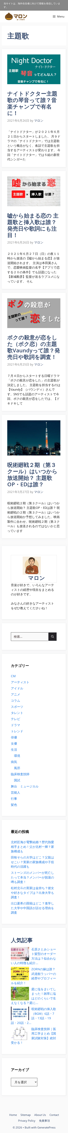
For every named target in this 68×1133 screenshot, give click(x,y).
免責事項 (44, 1120)
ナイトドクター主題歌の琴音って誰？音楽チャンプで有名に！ (32, 103)
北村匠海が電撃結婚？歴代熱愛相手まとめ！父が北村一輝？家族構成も (32, 846)
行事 (14, 798)
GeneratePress (46, 1127)
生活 (14, 749)
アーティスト (20, 682)
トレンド (17, 731)
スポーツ (17, 707)
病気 (14, 762)
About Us (40, 1115)
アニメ (15, 694)
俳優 (14, 737)
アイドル (17, 688)
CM (13, 676)
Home (13, 1115)
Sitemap (25, 1115)
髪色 (14, 805)
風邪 (17, 768)
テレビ (15, 719)
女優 (14, 743)
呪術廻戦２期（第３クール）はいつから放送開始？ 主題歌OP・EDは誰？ (32, 474)
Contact (54, 1115)
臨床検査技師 (20, 774)
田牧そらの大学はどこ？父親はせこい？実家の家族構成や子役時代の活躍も (32, 862)
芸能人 (15, 792)
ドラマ (15, 725)
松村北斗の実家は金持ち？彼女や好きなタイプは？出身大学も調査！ (32, 892)
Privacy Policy (26, 1120)
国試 (17, 780)
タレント (17, 713)
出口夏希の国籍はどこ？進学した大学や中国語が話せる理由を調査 (32, 908)
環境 (17, 756)
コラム (15, 700)
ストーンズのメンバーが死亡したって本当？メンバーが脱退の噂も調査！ (32, 877)
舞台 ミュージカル (25, 786)
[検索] (52, 636)
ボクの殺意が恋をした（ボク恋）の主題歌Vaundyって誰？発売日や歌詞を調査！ (33, 347)
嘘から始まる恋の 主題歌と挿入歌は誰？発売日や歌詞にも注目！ (33, 225)
